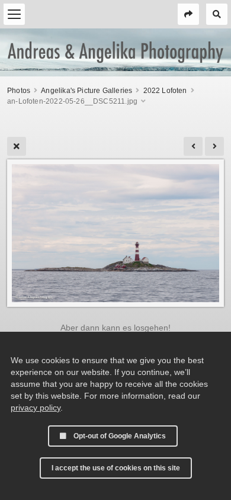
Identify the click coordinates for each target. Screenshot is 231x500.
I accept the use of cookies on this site (116, 468)
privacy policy (35, 407)
